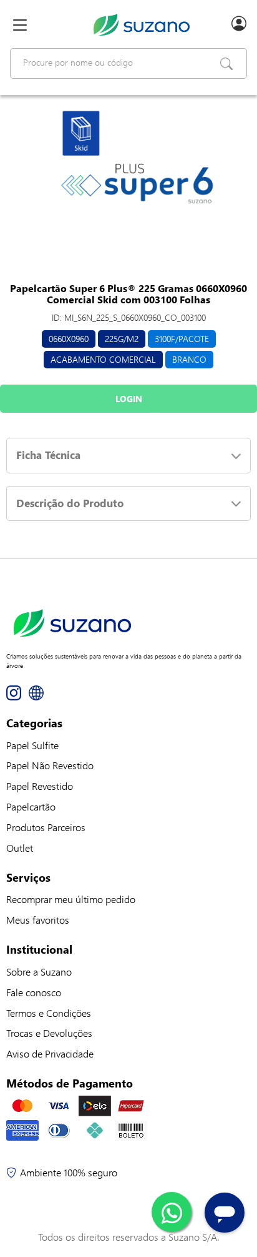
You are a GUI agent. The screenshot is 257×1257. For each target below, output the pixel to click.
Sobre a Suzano (39, 971)
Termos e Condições (48, 1012)
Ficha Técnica (48, 455)
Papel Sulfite (32, 745)
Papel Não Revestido (50, 765)
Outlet (19, 847)
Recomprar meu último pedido (70, 899)
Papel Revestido (39, 785)
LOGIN (128, 399)
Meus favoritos (37, 919)
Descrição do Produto (70, 503)
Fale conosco (33, 992)
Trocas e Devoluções (49, 1032)
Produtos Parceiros (45, 827)
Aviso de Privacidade (50, 1053)
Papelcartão (31, 806)
